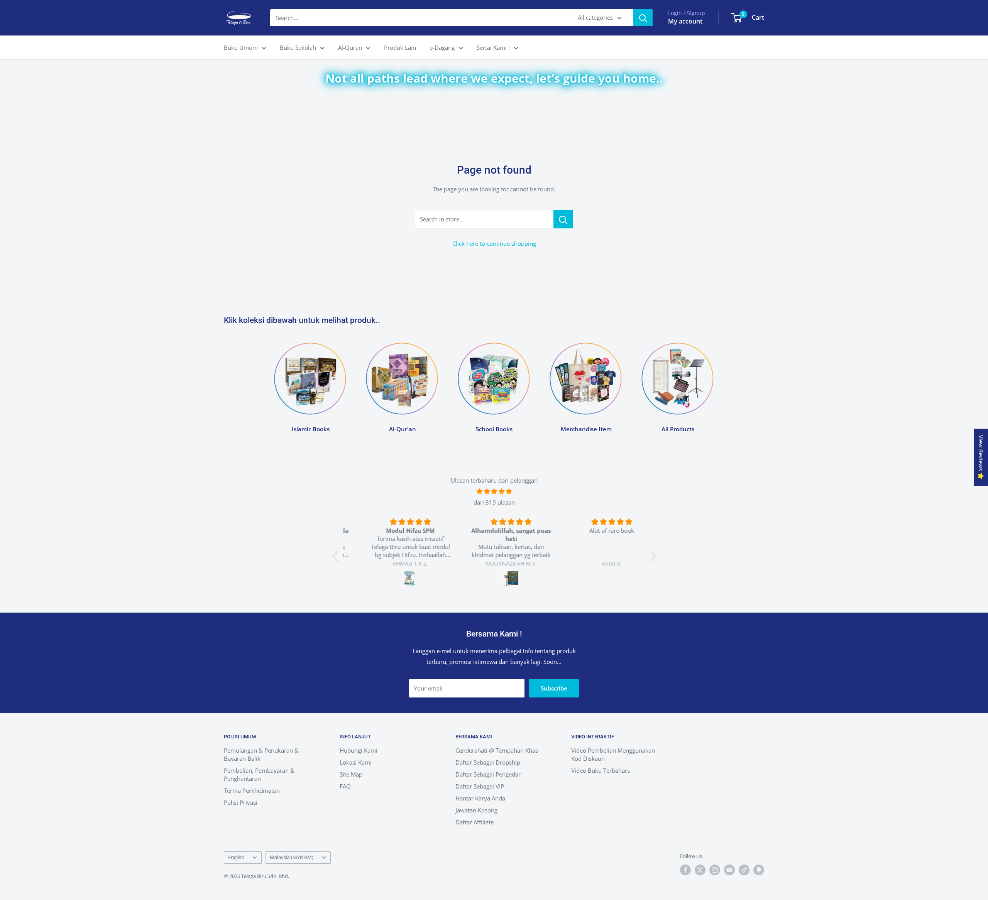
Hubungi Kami (358, 750)
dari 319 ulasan (494, 502)
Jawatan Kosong (476, 810)
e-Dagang (442, 47)
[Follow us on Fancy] (758, 870)
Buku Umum (241, 47)
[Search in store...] (563, 219)
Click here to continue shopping (494, 243)
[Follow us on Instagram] (714, 870)
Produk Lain (400, 47)
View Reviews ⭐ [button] (981, 457)
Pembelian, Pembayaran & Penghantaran (259, 774)
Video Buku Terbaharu (601, 770)
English (236, 857)
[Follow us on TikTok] (744, 870)
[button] (337, 556)
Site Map (351, 774)
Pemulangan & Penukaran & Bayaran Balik (261, 754)
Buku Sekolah (298, 47)
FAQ (345, 786)
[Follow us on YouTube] (729, 870)
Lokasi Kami (356, 762)
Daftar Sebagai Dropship (487, 762)
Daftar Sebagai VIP (479, 786)
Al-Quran (350, 47)
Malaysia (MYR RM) (291, 857)
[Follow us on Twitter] (700, 870)
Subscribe (554, 688)
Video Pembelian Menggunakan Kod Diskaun (613, 754)
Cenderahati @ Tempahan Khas (496, 750)
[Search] (643, 17)
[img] (494, 491)
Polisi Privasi (240, 802)
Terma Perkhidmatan (252, 790)
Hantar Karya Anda (480, 798)
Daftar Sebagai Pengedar (488, 774)
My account (685, 21)
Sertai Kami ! (493, 47)
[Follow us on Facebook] (685, 870)
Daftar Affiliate (474, 822)
